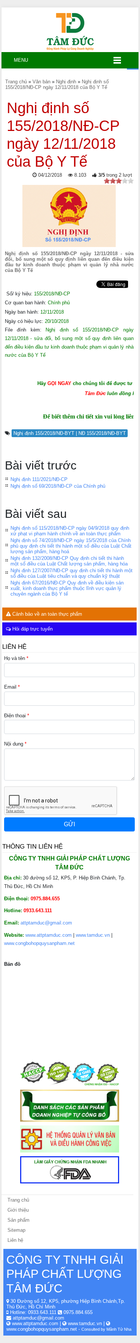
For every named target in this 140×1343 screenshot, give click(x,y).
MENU (18, 60)
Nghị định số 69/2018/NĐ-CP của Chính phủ (57, 486)
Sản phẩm (18, 1220)
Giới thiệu (18, 1210)
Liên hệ (15, 1240)
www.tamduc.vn (93, 935)
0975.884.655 (78, 1312)
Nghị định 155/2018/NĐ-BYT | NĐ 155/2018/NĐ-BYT (69, 433)
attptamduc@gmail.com (46, 923)
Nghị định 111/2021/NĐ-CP (39, 479)
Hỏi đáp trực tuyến (32, 629)
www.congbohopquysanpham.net (39, 943)
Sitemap (16, 1230)
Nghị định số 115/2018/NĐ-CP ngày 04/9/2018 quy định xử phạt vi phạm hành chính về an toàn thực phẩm (69, 530)
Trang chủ (18, 1200)
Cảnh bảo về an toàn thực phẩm (46, 614)
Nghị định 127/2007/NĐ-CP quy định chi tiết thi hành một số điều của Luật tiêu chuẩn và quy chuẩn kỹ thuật (71, 573)
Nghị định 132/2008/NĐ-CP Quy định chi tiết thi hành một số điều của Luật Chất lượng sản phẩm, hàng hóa (69, 561)
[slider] (119, 181)
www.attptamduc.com (48, 935)
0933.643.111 (42, 1312)
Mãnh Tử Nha (118, 1329)
